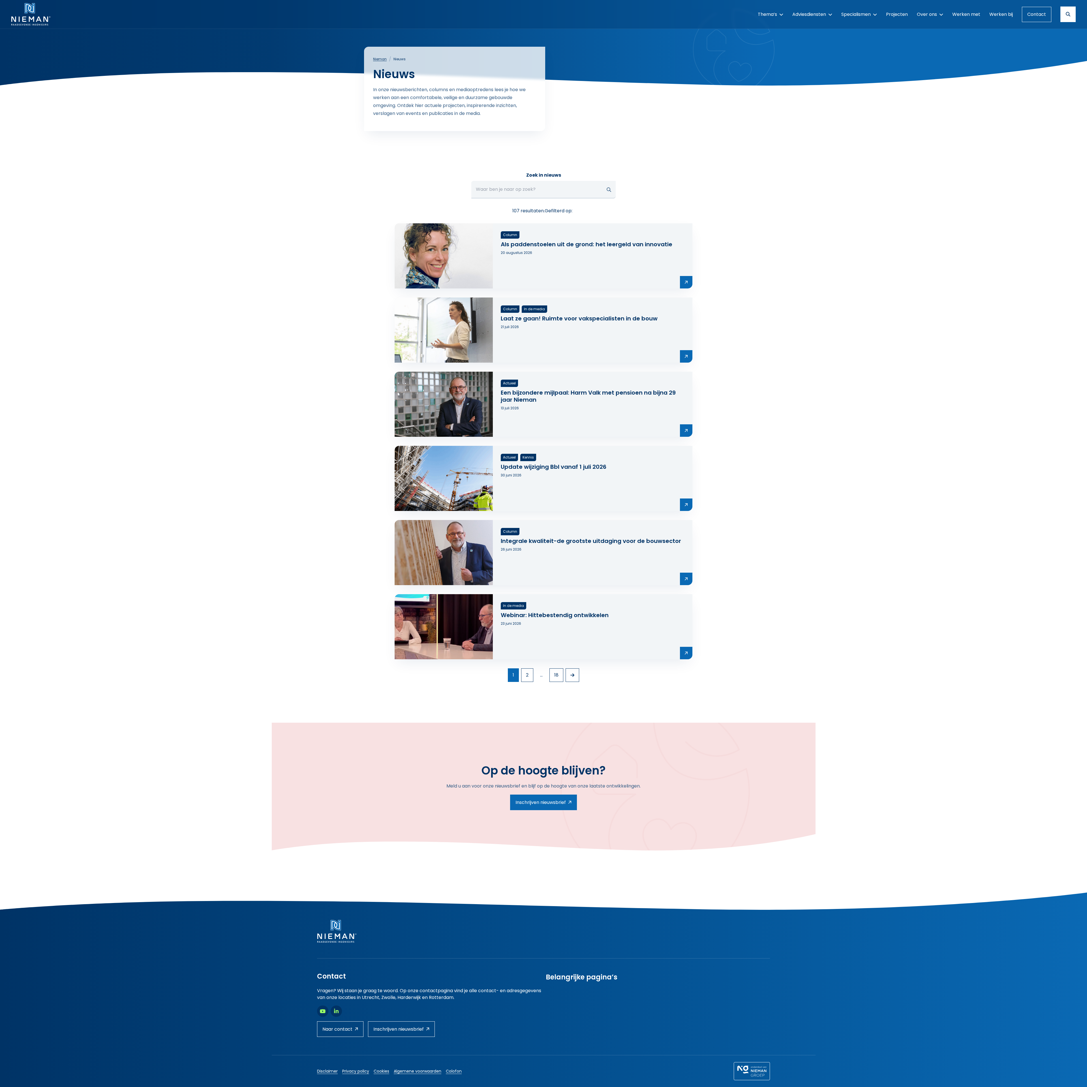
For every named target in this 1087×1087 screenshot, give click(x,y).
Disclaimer (327, 1071)
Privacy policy (355, 1071)
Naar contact (337, 1029)
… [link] (541, 675)
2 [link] (527, 675)
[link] (572, 675)
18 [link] (556, 675)
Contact (1036, 14)
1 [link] (513, 675)
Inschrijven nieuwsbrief (540, 802)
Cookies (381, 1071)
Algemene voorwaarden (417, 1071)
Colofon (454, 1071)
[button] (609, 189)
